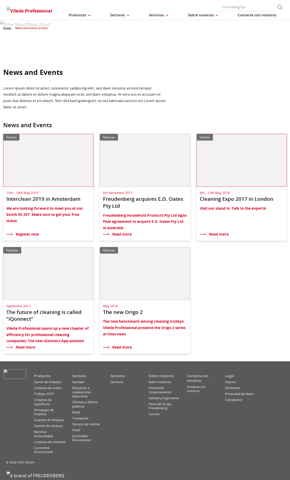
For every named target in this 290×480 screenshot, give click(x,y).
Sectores (79, 376)
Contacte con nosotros (196, 389)
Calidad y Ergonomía (164, 398)
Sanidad (78, 382)
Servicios (117, 376)
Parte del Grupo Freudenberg (160, 406)
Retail (76, 412)
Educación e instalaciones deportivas (81, 392)
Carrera (154, 414)
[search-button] (280, 7)
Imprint (230, 382)
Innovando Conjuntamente (160, 390)
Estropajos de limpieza (44, 412)
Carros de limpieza (47, 382)
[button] (80, 15)
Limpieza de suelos (48, 388)
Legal (229, 376)
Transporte (80, 418)
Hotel (76, 430)
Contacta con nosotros (197, 378)
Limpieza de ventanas (50, 442)
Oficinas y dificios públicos (85, 404)
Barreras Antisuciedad (43, 434)
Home (7, 28)
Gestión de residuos (48, 426)
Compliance (233, 400)
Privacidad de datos (239, 394)
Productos (42, 376)
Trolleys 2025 (44, 394)
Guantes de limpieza (49, 420)
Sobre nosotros (161, 376)
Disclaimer (233, 388)
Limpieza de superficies (43, 402)
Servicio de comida (86, 424)
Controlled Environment (43, 450)
